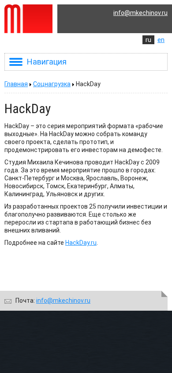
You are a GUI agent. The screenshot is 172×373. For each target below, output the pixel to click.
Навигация (47, 61)
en (161, 40)
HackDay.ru (81, 242)
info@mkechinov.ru (140, 12)
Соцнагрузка (52, 84)
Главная (16, 84)
